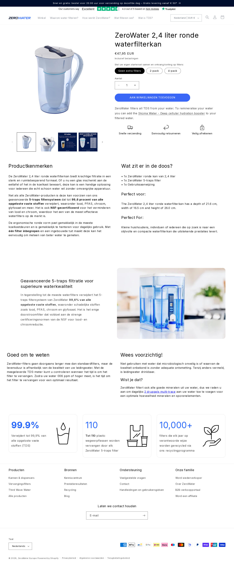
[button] (207, 17)
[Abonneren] (144, 515)
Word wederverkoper (188, 477)
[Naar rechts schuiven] (102, 142)
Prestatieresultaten (75, 483)
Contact (124, 483)
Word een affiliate (186, 496)
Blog (67, 496)
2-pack (154, 70)
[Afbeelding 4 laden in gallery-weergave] (88, 142)
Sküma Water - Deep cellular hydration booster (171, 113)
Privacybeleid (69, 558)
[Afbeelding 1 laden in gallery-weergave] (26, 142)
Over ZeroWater (185, 483)
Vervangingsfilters (20, 483)
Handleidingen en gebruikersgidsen (142, 489)
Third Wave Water (20, 489)
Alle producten (18, 496)
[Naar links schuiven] (12, 142)
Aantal (118, 78)
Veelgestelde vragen (133, 477)
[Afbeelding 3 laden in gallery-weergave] (67, 142)
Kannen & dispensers (21, 477)
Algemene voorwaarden (91, 558)
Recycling (70, 489)
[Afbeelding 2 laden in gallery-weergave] (47, 142)
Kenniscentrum (73, 477)
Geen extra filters (129, 70)
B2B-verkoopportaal (187, 489)
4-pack (172, 70)
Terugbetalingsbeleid (118, 558)
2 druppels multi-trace (159, 391)
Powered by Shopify (48, 558)
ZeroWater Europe (27, 558)
